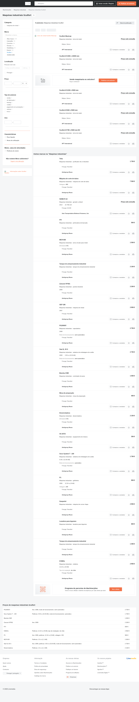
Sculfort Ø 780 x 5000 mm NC (69, 130)
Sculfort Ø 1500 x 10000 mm (69, 56)
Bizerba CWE (64, 373)
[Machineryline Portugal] (13, 3)
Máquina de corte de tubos (68, 178)
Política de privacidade (41, 666)
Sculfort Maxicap (65, 36)
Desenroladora (64, 413)
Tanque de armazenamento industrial (72, 264)
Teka (61, 158)
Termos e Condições (40, 663)
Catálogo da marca (40, 676)
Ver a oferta (115, 589)
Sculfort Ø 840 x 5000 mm (68, 110)
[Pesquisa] (36, 3)
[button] (128, 49)
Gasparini (62, 501)
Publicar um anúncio (108, 80)
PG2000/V (62, 325)
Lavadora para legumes (67, 521)
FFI (60, 220)
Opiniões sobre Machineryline (43, 672)
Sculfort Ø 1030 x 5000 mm (68, 90)
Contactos (6, 669)
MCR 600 (62, 240)
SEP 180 (62, 304)
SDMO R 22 (63, 199)
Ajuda (4, 666)
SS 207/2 (62, 434)
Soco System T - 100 (66, 454)
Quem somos (7, 663)
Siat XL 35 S (63, 349)
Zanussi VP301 (64, 284)
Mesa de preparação (66, 393)
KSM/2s (62, 561)
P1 (60, 477)
